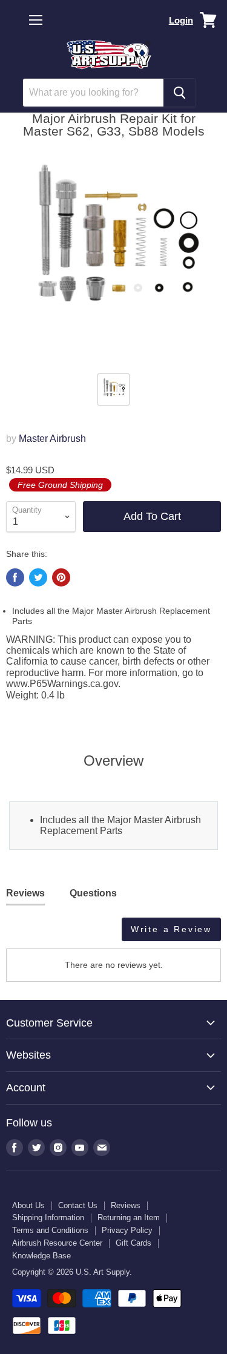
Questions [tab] (93, 893)
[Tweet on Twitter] (38, 577)
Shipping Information (48, 1217)
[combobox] (93, 93)
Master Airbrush (52, 438)
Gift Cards (133, 1242)
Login (181, 20)
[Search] (179, 93)
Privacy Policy (127, 1230)
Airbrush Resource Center (57, 1242)
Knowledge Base (41, 1255)
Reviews (125, 1205)
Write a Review (171, 929)
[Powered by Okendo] (36, 934)
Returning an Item (128, 1217)
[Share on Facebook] (15, 577)
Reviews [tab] (25, 893)
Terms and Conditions (50, 1230)
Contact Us (77, 1205)
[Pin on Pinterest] (61, 577)
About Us (28, 1205)
